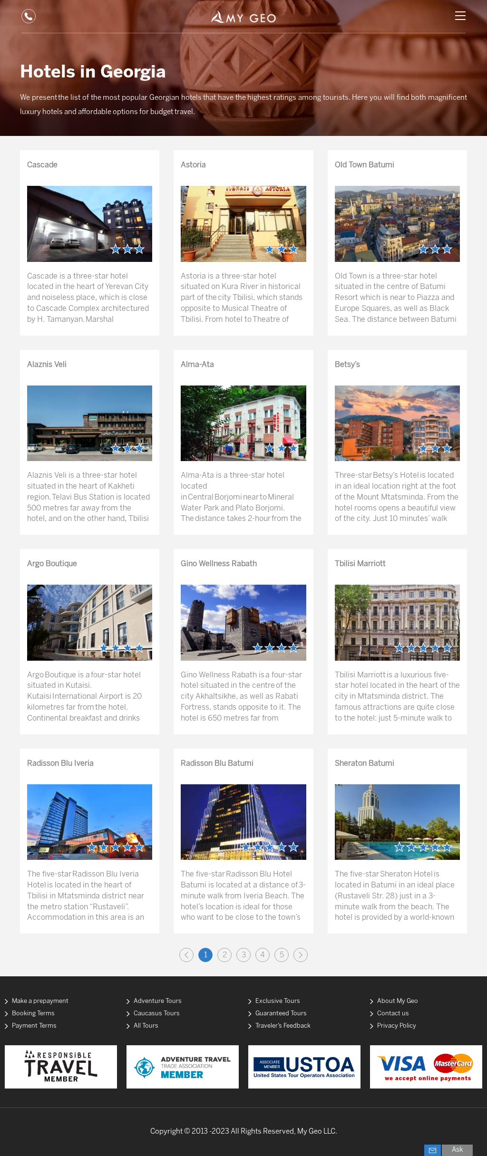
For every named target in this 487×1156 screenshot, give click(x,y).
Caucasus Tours (157, 1014)
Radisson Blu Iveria (60, 763)
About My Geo (397, 1001)
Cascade (42, 165)
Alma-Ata (197, 364)
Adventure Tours (158, 1001)
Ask (457, 1150)
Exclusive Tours (277, 1001)
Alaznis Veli (47, 364)
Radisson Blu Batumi (217, 763)
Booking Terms (33, 1014)
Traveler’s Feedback (283, 1026)
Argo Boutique (52, 564)
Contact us (393, 1014)
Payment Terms (34, 1026)
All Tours (146, 1026)
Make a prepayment (40, 1001)
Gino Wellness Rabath (219, 564)
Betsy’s (347, 364)
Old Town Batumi (364, 165)
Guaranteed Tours (281, 1014)
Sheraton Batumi (364, 763)
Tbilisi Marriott (360, 564)
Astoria (193, 165)
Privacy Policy (396, 1026)
